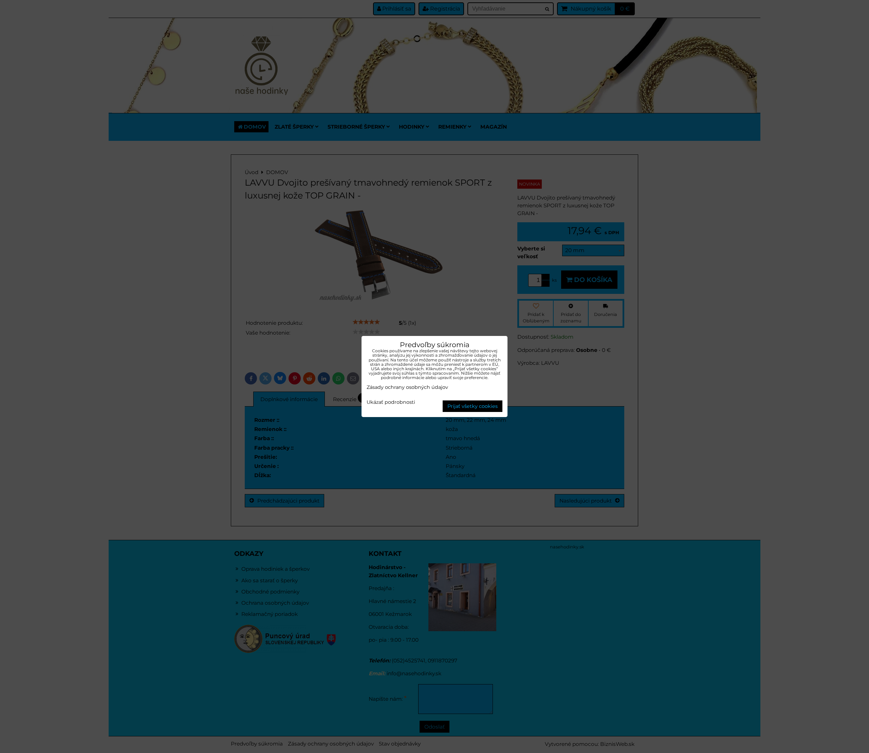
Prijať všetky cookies (472, 406)
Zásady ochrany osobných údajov (407, 387)
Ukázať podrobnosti (391, 402)
